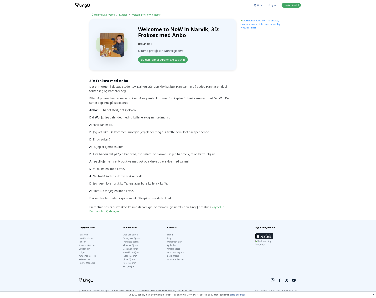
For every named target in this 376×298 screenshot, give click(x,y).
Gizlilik (264, 290)
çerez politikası (237, 294)
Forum (170, 234)
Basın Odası (173, 255)
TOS (257, 290)
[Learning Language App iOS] (264, 236)
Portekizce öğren (131, 252)
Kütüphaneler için (87, 255)
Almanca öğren (130, 245)
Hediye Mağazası (87, 262)
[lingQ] (82, 5)
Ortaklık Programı (175, 252)
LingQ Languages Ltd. (102, 290)
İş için (82, 252)
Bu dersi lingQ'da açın (104, 211)
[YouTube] (293, 280)
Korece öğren (129, 262)
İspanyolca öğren (131, 238)
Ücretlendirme (86, 238)
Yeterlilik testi (173, 248)
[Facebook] (279, 280)
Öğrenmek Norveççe (103, 14)
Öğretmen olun (174, 241)
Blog (169, 238)
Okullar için (84, 248)
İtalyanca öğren (130, 248)
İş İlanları (172, 245)
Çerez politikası (289, 290)
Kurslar (123, 14)
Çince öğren (129, 259)
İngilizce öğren (130, 234)
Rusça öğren (129, 266)
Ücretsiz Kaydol (291, 5)
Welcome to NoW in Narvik (146, 14)
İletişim (82, 241)
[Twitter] (286, 280)
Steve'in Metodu (87, 245)
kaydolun (218, 207)
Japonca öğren (130, 255)
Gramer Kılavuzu (175, 259)
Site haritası (275, 290)
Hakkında (83, 234)
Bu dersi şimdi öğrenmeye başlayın (163, 59)
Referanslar (84, 259)
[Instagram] (272, 280)
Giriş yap (272, 5)
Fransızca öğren (131, 241)
